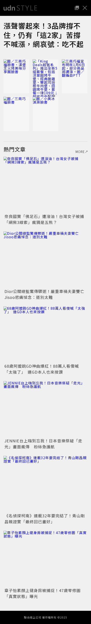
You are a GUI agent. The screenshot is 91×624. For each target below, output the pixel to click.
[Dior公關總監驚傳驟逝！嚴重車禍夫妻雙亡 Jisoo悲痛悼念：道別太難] (45, 259)
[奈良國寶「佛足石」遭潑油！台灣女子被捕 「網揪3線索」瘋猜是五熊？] (45, 184)
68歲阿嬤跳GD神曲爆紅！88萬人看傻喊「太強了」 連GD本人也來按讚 (41, 369)
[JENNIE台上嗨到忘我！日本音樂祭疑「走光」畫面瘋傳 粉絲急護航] (45, 409)
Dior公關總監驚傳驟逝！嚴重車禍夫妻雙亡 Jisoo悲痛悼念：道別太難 (46, 294)
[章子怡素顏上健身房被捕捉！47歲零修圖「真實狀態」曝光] (45, 559)
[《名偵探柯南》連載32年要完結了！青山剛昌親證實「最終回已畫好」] (45, 484)
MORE (80, 151)
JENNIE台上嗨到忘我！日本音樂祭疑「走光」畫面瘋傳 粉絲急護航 (43, 443)
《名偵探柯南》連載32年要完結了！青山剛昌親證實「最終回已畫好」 (44, 518)
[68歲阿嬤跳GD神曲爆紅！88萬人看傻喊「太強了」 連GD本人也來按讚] (45, 334)
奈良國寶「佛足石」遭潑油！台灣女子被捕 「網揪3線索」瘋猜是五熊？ (46, 219)
